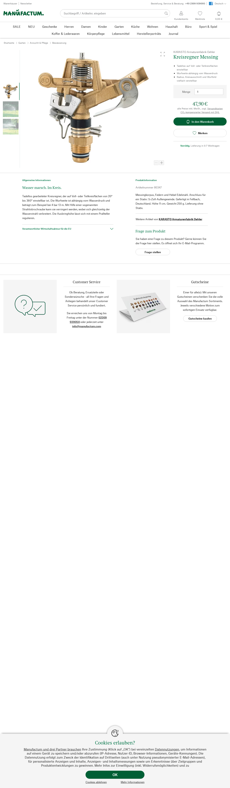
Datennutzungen (167, 749)
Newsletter (26, 3)
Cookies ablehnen (96, 782)
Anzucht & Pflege (39, 42)
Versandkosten (215, 108)
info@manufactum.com (86, 326)
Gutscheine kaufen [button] (200, 318)
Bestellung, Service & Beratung (178, 3)
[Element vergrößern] (161, 162)
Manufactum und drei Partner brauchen (52, 749)
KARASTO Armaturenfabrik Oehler (180, 219)
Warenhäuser (10, 3)
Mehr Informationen (132, 782)
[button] (163, 54)
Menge (186, 91)
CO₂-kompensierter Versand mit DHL (200, 112)
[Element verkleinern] (156, 162)
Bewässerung (59, 42)
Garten (22, 42)
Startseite (9, 42)
